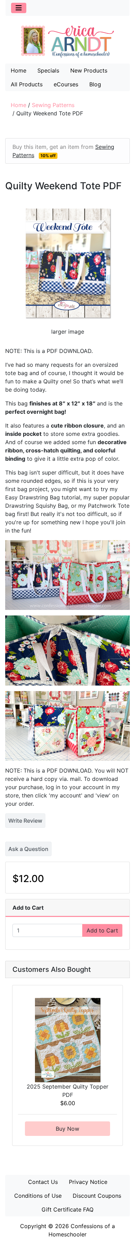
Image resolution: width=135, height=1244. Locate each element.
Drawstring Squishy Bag (36, 505)
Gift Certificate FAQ (67, 1209)
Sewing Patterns (53, 105)
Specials (48, 70)
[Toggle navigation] (18, 8)
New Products (88, 70)
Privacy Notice (88, 1181)
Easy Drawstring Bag (32, 497)
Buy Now (67, 1128)
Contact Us (43, 1181)
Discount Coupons (97, 1195)
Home (18, 70)
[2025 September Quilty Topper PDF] (67, 1039)
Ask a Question (28, 848)
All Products (27, 84)
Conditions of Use (38, 1195)
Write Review (25, 820)
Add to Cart (102, 930)
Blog (95, 84)
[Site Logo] (67, 41)
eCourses (66, 84)
